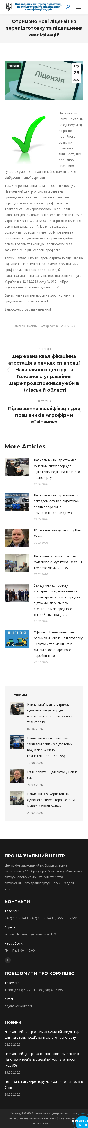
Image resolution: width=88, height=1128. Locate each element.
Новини (14, 66)
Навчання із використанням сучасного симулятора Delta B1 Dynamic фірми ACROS (58, 562)
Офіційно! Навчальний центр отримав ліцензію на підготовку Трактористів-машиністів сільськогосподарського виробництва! (58, 644)
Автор (49, 326)
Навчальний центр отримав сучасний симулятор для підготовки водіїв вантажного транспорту (57, 469)
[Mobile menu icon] (78, 6)
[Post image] (17, 467)
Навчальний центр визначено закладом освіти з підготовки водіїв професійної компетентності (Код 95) (56, 504)
